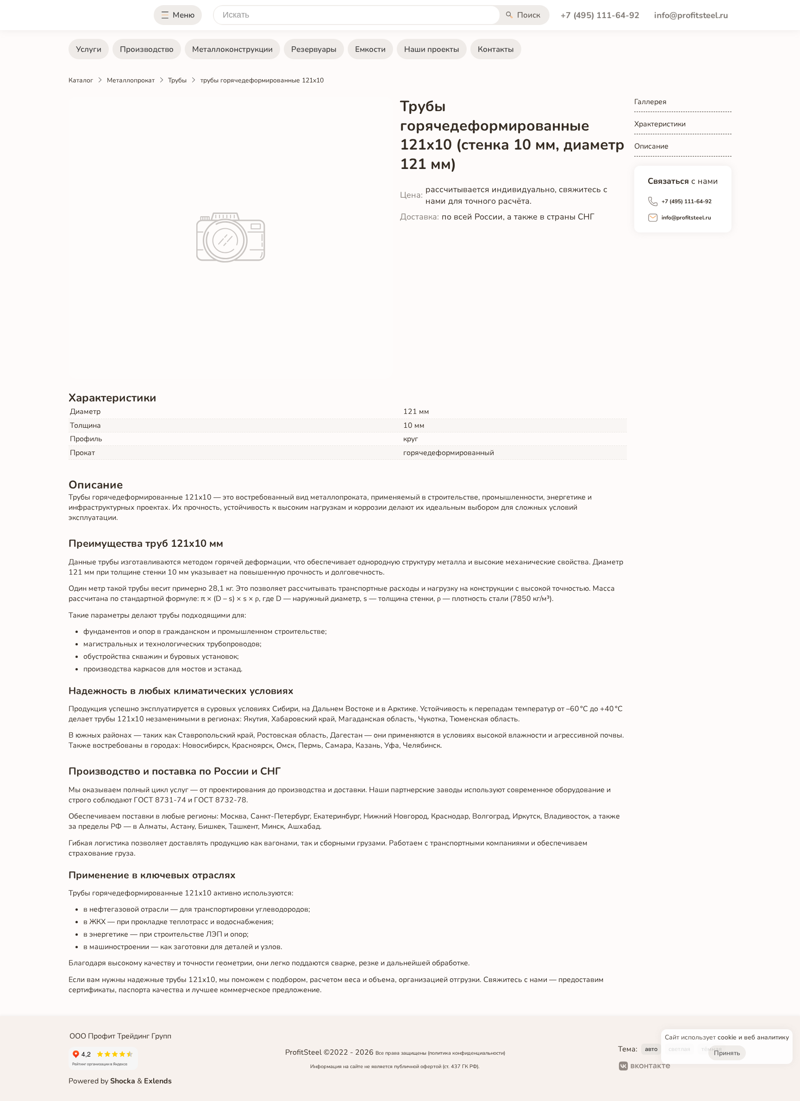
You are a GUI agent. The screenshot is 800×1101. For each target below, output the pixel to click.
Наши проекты (431, 49)
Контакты (496, 49)
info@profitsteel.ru (691, 15)
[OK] (685, 1067)
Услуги (88, 49)
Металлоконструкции (232, 49)
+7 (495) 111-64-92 (600, 15)
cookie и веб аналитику (753, 1037)
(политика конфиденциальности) (466, 1053)
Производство (147, 49)
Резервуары (314, 49)
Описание (651, 146)
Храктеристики (660, 124)
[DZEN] (715, 1067)
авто (651, 1049)
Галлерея (650, 102)
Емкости (370, 49)
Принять (727, 1053)
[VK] (644, 1067)
